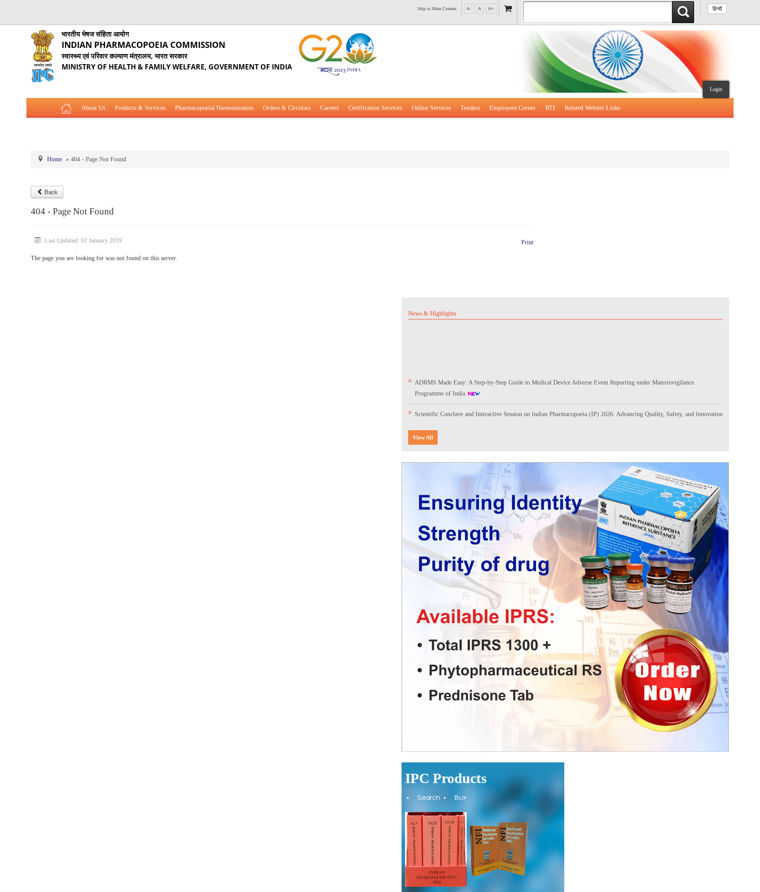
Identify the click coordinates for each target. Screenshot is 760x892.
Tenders (470, 108)
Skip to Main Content (437, 8)
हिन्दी (717, 9)
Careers (329, 108)
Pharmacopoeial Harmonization (214, 108)
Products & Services (140, 108)
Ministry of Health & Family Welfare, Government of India (177, 50)
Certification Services (375, 108)
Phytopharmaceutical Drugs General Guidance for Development (140, 130)
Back (51, 192)
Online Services (431, 108)
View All (423, 437)
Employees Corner (513, 108)
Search (429, 798)
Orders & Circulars (287, 108)
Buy (461, 798)
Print (527, 242)
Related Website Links (592, 108)
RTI (550, 108)
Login (716, 89)
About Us (93, 108)
